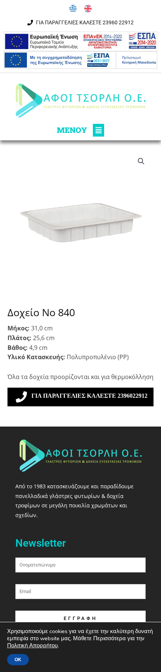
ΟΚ (18, 660)
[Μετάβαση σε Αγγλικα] (87, 9)
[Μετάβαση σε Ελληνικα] (73, 9)
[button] (80, 130)
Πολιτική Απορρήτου (32, 645)
